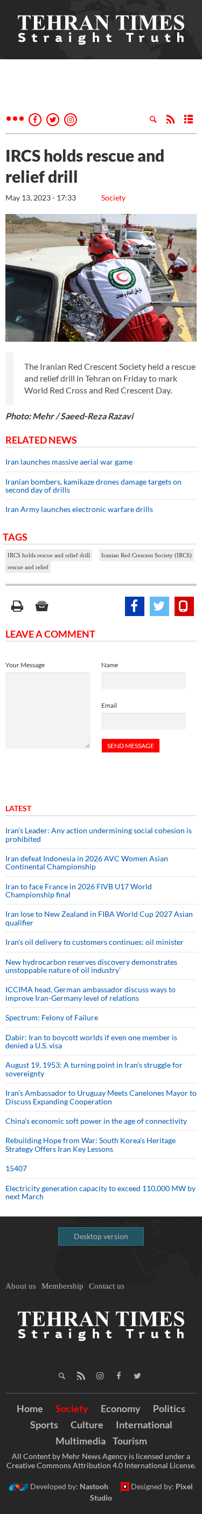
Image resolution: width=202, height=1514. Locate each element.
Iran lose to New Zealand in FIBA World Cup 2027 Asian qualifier (99, 918)
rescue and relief (28, 567)
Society (113, 197)
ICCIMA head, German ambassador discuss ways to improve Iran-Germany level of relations (90, 993)
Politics (169, 1408)
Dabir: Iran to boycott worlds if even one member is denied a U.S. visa (91, 1041)
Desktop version (101, 1236)
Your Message (25, 665)
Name (109, 665)
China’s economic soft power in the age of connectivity (96, 1120)
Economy (121, 1408)
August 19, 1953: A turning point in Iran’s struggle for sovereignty (94, 1068)
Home (30, 1408)
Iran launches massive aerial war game (69, 461)
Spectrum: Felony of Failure (51, 1017)
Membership (62, 1286)
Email (109, 705)
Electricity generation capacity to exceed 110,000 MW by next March (100, 1192)
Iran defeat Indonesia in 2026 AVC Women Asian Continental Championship (86, 862)
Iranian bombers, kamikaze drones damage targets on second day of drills (93, 485)
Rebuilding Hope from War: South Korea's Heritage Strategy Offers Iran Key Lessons (90, 1144)
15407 (16, 1168)
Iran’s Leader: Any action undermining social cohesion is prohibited (98, 834)
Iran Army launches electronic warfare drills (79, 509)
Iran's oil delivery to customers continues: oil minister (94, 941)
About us (20, 1286)
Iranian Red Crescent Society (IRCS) (146, 555)
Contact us (106, 1286)
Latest (18, 808)
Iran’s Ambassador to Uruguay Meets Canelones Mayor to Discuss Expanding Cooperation (101, 1096)
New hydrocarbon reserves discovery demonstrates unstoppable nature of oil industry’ (91, 965)
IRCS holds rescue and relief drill (49, 555)
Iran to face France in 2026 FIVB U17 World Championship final (78, 890)
